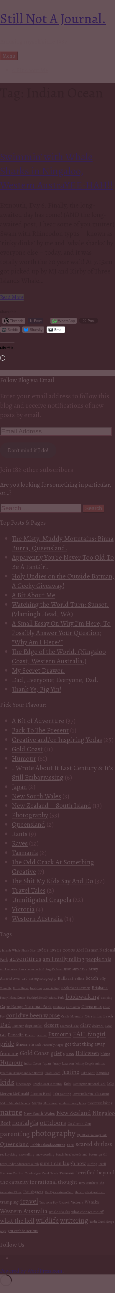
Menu (8, 55)
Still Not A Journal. (53, 18)
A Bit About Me (30, 70)
